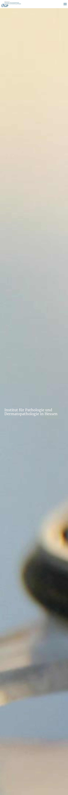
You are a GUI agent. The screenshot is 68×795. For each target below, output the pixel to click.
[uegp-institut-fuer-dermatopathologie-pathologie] (11, 4)
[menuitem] (64, 4)
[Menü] (64, 4)
